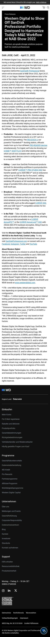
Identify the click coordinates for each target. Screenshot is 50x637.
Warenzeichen (31, 613)
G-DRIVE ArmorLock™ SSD (31, 222)
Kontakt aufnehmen (10, 548)
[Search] (48, 7)
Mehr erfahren (41, 2)
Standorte (6, 543)
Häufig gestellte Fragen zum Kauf (15, 446)
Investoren (6, 538)
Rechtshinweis (18, 613)
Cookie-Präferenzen (31, 623)
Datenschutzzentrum (10, 525)
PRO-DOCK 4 (32, 140)
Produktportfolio (8, 428)
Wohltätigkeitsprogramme (12, 488)
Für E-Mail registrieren (11, 419)
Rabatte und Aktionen (11, 424)
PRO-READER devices (38, 145)
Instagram (15, 244)
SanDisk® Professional (29, 71)
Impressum (24, 618)
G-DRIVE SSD (40, 203)
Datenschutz (6, 613)
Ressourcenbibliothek (10, 566)
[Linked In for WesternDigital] (9, 590)
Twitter (23, 244)
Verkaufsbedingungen (10, 618)
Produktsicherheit (9, 571)
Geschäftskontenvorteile (12, 461)
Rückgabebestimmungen (12, 437)
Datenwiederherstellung (11, 465)
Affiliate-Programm (9, 483)
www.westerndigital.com (25, 283)
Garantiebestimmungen (11, 433)
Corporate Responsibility (12, 520)
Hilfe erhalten (7, 562)
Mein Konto (6, 414)
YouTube (33, 244)
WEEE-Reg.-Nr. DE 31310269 (12, 623)
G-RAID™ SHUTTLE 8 (12, 151)
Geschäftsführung (9, 516)
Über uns (5, 507)
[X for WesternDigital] (15, 591)
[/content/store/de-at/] (25, 7)
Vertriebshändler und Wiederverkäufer (17, 442)
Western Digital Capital (11, 492)
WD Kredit (6, 470)
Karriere (5, 534)
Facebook (6, 244)
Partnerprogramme (9, 479)
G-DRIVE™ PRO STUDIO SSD (30, 170)
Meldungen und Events (11, 511)
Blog (4, 529)
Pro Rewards (7, 474)
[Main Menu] (3, 7)
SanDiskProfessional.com (16, 241)
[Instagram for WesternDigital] (3, 590)
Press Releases (10, 14)
